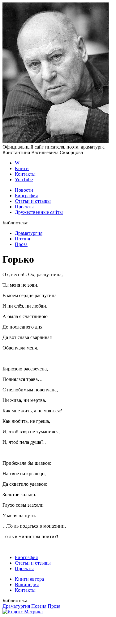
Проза (21, 244)
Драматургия (28, 233)
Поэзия (22, 238)
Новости (24, 190)
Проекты (24, 206)
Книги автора (29, 579)
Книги (22, 168)
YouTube (24, 179)
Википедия (27, 584)
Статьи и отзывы (33, 201)
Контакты (25, 174)
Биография (26, 195)
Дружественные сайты (39, 212)
